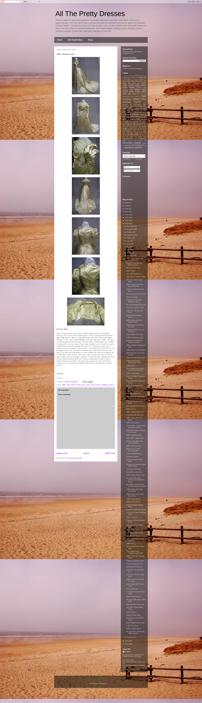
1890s (64, 385)
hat (124, 121)
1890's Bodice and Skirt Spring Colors (134, 321)
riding (138, 131)
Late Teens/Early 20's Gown (135, 294)
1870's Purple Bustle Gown (135, 475)
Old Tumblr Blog (75, 40)
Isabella (128, 652)
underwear (142, 139)
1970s (131, 96)
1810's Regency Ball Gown (135, 623)
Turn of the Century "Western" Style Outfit (134, 552)
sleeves (141, 135)
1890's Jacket (131, 409)
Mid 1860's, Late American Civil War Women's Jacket (136, 485)
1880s (143, 85)
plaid (144, 129)
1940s (134, 94)
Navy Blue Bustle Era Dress (135, 406)
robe (144, 131)
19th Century (71, 385)
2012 (127, 641)
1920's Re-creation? (133, 423)
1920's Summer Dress (133, 596)
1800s (141, 79)
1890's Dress (130, 543)
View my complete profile (131, 669)
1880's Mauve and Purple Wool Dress (134, 495)
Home (59, 40)
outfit (144, 127)
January (130, 637)
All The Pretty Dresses (90, 14)
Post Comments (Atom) (74, 458)
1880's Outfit (130, 271)
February (130, 256)
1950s (141, 94)
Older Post (110, 453)
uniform (130, 140)
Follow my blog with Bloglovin (133, 68)
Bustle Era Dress (132, 297)
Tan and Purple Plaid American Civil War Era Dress (135, 480)
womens (111, 385)
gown (88, 385)
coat (144, 110)
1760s (125, 77)
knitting (127, 123)
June (129, 244)
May (128, 247)
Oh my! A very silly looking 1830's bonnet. (135, 632)
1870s (131, 85)
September (131, 235)
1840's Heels (130, 365)
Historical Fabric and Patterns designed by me (133, 52)
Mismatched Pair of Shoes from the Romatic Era (135, 369)
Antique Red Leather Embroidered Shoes (133, 362)
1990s (137, 96)
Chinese (137, 110)
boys (136, 108)
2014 (127, 220)
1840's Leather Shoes (133, 629)
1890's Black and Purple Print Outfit (134, 490)
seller (66, 329)
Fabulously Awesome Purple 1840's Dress (136, 465)
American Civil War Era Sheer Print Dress (134, 341)
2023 (127, 206)
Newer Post (62, 453)
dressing (143, 115)
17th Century (133, 79)
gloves (125, 119)
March (129, 253)
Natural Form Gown (132, 536)
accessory (137, 104)
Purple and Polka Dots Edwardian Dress (134, 301)
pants (129, 129)
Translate (139, 159)
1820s (133, 81)
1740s (136, 75)
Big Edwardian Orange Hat (135, 604)
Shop (90, 40)
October (130, 232)
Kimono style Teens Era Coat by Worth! (134, 442)
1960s (125, 96)
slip (124, 137)
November (130, 229)
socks (131, 137)
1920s (137, 92)
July (128, 241)
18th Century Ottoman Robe (135, 277)
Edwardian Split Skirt (133, 393)
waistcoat (128, 145)
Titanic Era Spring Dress (134, 564)
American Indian (128, 106)
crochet (144, 112)
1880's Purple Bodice (133, 502)
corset (128, 112)
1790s (125, 79)
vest (140, 140)
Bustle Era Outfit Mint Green (136, 510)
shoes (125, 135)
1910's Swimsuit (131, 517)
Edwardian (130, 117)
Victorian (98, 385)
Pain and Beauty (132, 589)
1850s (134, 83)
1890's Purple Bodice (133, 499)
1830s (141, 81)
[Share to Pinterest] (92, 382)
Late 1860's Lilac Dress (134, 472)
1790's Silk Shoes (132, 626)
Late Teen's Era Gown (133, 469)
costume (136, 112)
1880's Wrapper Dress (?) (134, 412)
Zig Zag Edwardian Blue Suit (136, 305)
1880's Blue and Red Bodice (135, 350)
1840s (125, 83)
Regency (129, 131)
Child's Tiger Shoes (132, 373)
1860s (143, 83)
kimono (144, 121)
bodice (78, 385)
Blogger (109, 683)
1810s (125, 81)
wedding (104, 385)
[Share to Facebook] (90, 382)
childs (128, 110)
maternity (135, 123)
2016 (127, 215)
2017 (127, 212)
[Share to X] (87, 382)
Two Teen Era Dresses (134, 274)
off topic (125, 127)
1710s (124, 75)
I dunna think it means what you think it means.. (135, 426)
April (128, 250)
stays (140, 137)
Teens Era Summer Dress (135, 308)
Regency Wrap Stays (133, 615)
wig (145, 145)
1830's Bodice (131, 612)
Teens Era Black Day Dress (135, 358)
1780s (141, 77)
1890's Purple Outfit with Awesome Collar (134, 285)
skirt (92, 385)
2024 (127, 203)
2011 (127, 644)
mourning (129, 125)
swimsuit (126, 139)
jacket (136, 121)
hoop (130, 121)
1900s (137, 90)
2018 (127, 209)
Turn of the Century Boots (135, 390)
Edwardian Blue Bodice (134, 567)
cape (144, 108)
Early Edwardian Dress (134, 453)
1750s (142, 75)
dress (84, 385)
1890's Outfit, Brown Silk (134, 530)
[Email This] (83, 382)
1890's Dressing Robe (133, 446)
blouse (140, 106)
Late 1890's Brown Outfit (134, 533)
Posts (127, 167)
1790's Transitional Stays (134, 337)
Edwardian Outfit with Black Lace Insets (135, 431)
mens (144, 123)
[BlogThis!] (85, 382)
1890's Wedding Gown (133, 435)
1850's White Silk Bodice (134, 334)
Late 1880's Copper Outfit (135, 438)
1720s (130, 75)
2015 (127, 217)
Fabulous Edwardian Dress (135, 561)
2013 (127, 223)
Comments (129, 171)
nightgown (139, 125)
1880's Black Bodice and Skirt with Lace (134, 259)
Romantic (130, 133)
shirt (140, 133)
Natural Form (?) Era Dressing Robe (133, 450)
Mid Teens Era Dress (133, 268)
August (129, 238)
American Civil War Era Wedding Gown (134, 264)
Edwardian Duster (132, 456)
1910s (125, 92)
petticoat (136, 129)
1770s (132, 77)
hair (142, 119)
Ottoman (135, 127)
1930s (125, 94)
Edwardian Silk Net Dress (135, 415)
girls (141, 117)
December (130, 226)
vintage (144, 143)
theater (135, 138)
